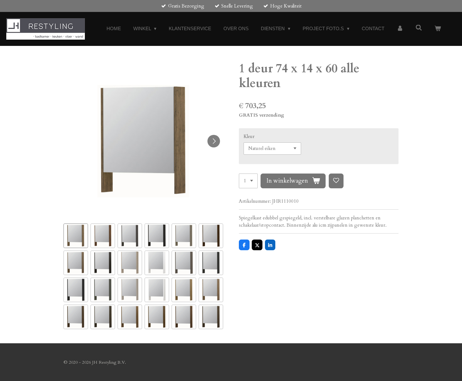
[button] (75, 236)
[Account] (400, 29)
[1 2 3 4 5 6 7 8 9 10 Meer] (248, 181)
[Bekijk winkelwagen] (438, 29)
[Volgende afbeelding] (213, 141)
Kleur (249, 136)
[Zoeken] (419, 28)
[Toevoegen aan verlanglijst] (336, 181)
